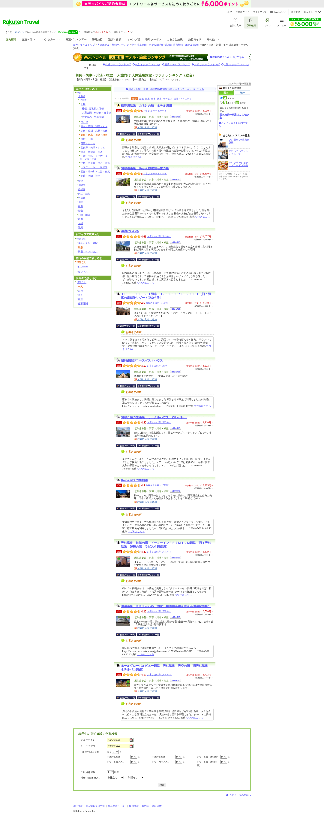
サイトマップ (259, 12)
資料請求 (157, 806)
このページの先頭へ (240, 795)
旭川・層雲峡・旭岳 (92, 151)
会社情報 (78, 806)
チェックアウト (89, 746)
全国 (79, 92)
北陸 (80, 202)
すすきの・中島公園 (93, 117)
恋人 (80, 295)
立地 (141, 98)
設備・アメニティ (183, 98)
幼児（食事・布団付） (208, 757)
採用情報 (134, 806)
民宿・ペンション (88, 251)
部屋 (147, 98)
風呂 (159, 98)
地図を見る (175, 116)
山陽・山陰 (84, 215)
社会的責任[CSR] (117, 806)
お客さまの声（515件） (157, 303)
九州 (80, 223)
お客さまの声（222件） (159, 422)
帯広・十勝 (87, 139)
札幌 (83, 104)
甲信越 (81, 197)
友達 (80, 299)
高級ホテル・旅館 (88, 243)
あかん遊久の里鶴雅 (134, 480)
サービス (167, 98)
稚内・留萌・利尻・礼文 (94, 126)
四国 (80, 219)
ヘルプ (228, 12)
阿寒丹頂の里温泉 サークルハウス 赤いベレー (154, 417)
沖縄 (80, 227)
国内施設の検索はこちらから (234, 116)
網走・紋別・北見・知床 (94, 130)
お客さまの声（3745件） (159, 674)
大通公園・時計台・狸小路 (96, 112)
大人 (109, 752)
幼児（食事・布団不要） (207, 764)
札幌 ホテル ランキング (118, 64)
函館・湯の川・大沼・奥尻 (95, 171)
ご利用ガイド (242, 12)
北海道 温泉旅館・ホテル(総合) (182, 44)
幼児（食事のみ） (116, 762)
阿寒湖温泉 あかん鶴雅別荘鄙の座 (145, 168)
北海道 (81, 96)
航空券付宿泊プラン (148, 133)
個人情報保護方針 (95, 806)
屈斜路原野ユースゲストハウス (142, 360)
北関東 (81, 185)
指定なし (81, 238)
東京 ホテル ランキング (147, 64)
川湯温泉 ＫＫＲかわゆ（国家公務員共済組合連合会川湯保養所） (166, 606)
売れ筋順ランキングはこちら (228, 57)
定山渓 (84, 122)
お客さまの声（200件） (155, 110)
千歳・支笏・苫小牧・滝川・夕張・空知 (93, 157)
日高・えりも (88, 143)
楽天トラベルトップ (84, 44)
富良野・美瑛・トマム (93, 147)
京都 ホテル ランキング (207, 64)
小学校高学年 (113, 757)
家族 (80, 290)
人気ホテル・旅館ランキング (113, 44)
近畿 (80, 210)
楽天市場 (295, 12)
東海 (80, 206)
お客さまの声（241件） (159, 236)
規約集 (145, 806)
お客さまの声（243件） (155, 173)
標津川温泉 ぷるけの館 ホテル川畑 (146, 105)
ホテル (230, 98)
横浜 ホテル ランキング (177, 64)
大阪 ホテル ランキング (236, 64)
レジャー (83, 266)
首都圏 (81, 189)
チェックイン (88, 739)
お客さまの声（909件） (159, 611)
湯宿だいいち (130, 231)
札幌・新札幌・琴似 (93, 108)
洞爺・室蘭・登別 (90, 175)
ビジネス (83, 271)
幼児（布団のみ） (161, 762)
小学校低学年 (158, 757)
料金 (91, 777)
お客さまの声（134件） (159, 365)
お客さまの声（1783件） (158, 485)
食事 (153, 98)
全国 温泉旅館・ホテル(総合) (147, 44)
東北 (80, 181)
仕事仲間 (83, 303)
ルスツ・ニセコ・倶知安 (94, 167)
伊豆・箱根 (84, 193)
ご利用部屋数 (88, 772)
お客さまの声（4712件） (159, 551)
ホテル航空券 (236, 103)
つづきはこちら (133, 157)
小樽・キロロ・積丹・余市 (95, 163)
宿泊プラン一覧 (128, 133)
